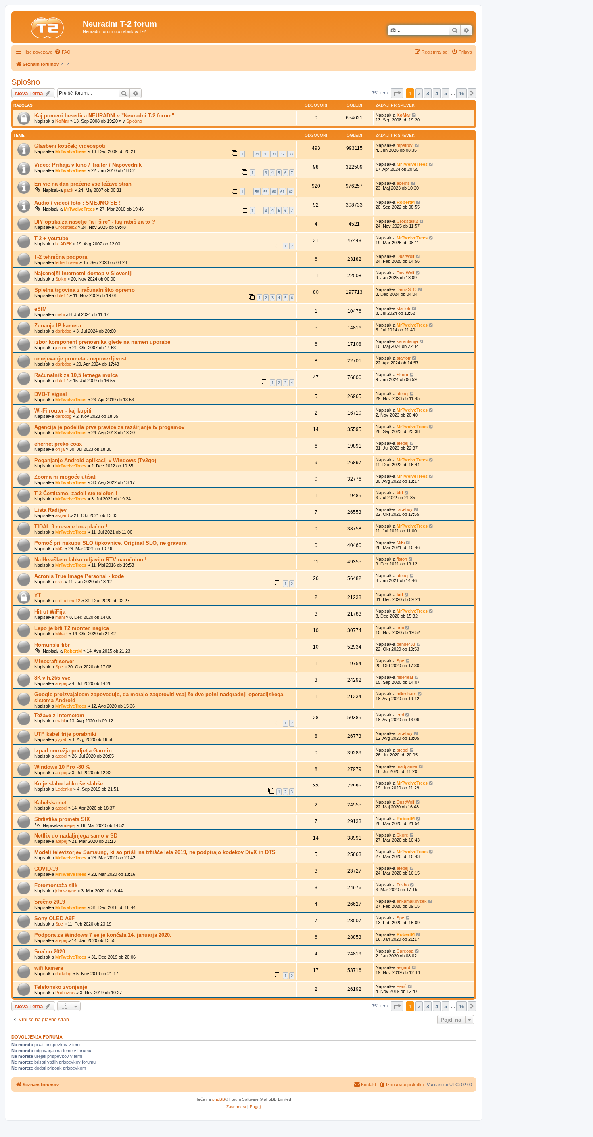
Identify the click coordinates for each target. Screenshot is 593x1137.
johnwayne (65, 890)
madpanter (407, 766)
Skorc (402, 374)
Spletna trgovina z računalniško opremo (84, 290)
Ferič (402, 986)
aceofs (403, 183)
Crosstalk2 (66, 227)
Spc (59, 666)
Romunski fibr (52, 645)
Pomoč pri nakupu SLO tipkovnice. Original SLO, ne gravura (110, 543)
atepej (402, 393)
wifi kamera (48, 968)
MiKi (59, 548)
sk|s (59, 581)
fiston (402, 559)
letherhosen (66, 262)
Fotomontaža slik (55, 885)
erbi (400, 627)
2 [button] (419, 93)
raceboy (405, 509)
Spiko (60, 278)
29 (257, 154)
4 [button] (436, 93)
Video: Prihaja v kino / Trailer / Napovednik (88, 165)
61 (282, 191)
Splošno (25, 81)
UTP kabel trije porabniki (65, 734)
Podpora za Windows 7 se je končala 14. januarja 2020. (102, 935)
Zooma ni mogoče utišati (65, 477)
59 (265, 191)
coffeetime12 (67, 600)
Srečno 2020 (49, 952)
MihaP (61, 633)
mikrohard (406, 693)
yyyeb (61, 739)
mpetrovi (405, 145)
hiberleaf (405, 677)
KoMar (62, 121)
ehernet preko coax (58, 444)
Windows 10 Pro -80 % (62, 767)
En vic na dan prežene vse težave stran (83, 184)
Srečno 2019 (49, 902)
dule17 (61, 295)
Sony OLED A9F (54, 918)
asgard (62, 515)
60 (274, 191)
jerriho (61, 347)
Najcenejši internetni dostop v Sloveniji (83, 273)
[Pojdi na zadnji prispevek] (414, 115)
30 (265, 154)
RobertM (406, 202)
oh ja (60, 449)
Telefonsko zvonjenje (60, 987)
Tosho (403, 884)
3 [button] (427, 93)
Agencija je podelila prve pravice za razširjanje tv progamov (109, 427)
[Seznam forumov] (48, 26)
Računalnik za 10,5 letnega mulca (76, 375)
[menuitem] (62, 52)
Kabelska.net (50, 803)
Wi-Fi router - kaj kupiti (63, 411)
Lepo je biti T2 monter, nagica (71, 628)
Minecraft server (54, 661)
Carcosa (405, 951)
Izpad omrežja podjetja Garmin (73, 751)
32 (282, 154)
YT (37, 595)
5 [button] (445, 93)
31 (274, 154)
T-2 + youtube (51, 238)
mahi (60, 314)
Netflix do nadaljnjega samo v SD (75, 836)
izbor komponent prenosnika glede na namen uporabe (102, 342)
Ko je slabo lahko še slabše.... (71, 784)
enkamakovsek (412, 901)
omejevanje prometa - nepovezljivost (80, 359)
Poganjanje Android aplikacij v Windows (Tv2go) (95, 460)
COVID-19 (46, 869)
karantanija (407, 341)
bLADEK (63, 243)
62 (291, 191)
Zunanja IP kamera (57, 325)
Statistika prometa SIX (62, 819)
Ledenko (63, 789)
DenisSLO (407, 289)
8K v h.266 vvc (52, 678)
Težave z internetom (59, 715)
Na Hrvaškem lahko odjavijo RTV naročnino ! (90, 560)
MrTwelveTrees (70, 151)
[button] (397, 93)
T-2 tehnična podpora (60, 257)
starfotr (404, 308)
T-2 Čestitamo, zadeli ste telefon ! (75, 493)
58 (257, 191)
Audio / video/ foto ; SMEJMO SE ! (77, 203)
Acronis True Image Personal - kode (79, 576)
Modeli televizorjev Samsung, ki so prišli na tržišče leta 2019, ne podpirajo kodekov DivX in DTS (155, 852)
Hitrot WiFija (49, 612)
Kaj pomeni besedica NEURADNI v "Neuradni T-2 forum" (104, 116)
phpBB (218, 1099)
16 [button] (461, 93)
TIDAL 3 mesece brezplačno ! (70, 526)
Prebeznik (65, 992)
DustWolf (405, 256)
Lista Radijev (50, 510)
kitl (400, 492)
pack (68, 190)
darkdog (63, 331)
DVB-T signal (50, 394)
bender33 (406, 644)
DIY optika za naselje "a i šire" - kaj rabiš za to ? (94, 222)
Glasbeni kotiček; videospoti (69, 146)
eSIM (40, 309)
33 (291, 154)
